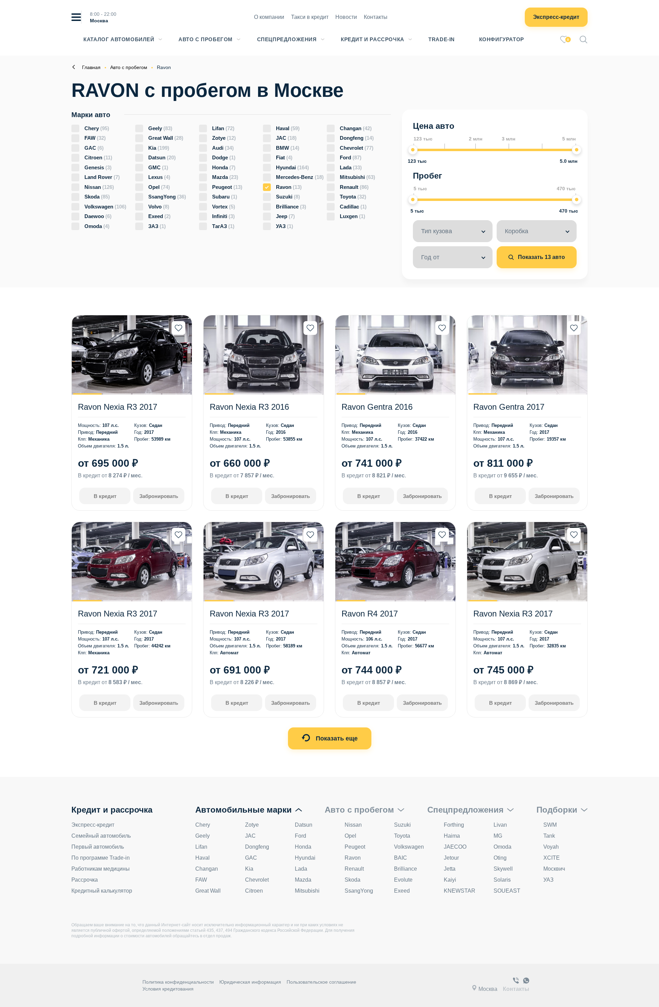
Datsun (162, 157)
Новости (346, 17)
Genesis (98, 167)
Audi (223, 148)
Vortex (223, 207)
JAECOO (455, 847)
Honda (223, 167)
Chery (96, 128)
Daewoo (98, 216)
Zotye (224, 138)
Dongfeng (357, 138)
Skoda (97, 197)
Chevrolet (356, 148)
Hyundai (292, 167)
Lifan (223, 128)
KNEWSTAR (459, 891)
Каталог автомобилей (118, 39)
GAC (94, 148)
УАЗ (284, 226)
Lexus (159, 177)
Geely (160, 128)
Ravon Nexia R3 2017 (117, 406)
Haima (452, 836)
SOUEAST (507, 891)
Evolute (403, 880)
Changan (356, 128)
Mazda (225, 177)
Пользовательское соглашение (321, 982)
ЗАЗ (157, 226)
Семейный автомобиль (101, 836)
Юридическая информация (250, 982)
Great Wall (165, 138)
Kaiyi (450, 880)
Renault (354, 187)
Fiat (284, 157)
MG (498, 836)
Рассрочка (84, 880)
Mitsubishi (357, 177)
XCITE (551, 858)
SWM (550, 825)
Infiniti (223, 216)
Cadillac (353, 207)
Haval (288, 128)
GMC (158, 167)
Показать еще (336, 738)
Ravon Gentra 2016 (377, 406)
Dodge (223, 157)
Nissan (99, 187)
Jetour (451, 858)
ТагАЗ (223, 226)
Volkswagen (105, 207)
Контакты (376, 17)
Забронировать (158, 496)
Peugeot (227, 187)
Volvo (158, 207)
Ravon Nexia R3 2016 (249, 406)
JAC (286, 138)
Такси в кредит (309, 17)
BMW (287, 148)
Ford (350, 157)
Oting (500, 858)
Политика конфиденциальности (178, 982)
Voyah (551, 847)
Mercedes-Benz (300, 177)
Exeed (159, 216)
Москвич (554, 869)
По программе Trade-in (100, 858)
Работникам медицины (100, 869)
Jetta (449, 869)
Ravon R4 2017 (370, 613)
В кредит (105, 496)
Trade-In (441, 39)
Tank (549, 836)
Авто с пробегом (205, 39)
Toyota (353, 197)
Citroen (98, 157)
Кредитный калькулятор (101, 891)
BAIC (400, 858)
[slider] (413, 150)
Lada (351, 167)
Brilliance (291, 207)
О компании (269, 17)
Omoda (96, 226)
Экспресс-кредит (556, 17)
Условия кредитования (168, 989)
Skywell (503, 869)
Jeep (285, 216)
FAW (95, 138)
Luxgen (352, 216)
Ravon (289, 187)
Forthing (454, 825)
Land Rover (102, 177)
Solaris (502, 880)
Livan (500, 825)
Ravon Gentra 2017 (508, 406)
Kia (158, 148)
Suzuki (288, 197)
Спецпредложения (287, 39)
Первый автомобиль (97, 847)
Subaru (224, 197)
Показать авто (541, 257)
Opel (159, 187)
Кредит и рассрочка (372, 39)
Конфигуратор (501, 39)
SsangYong (167, 197)
